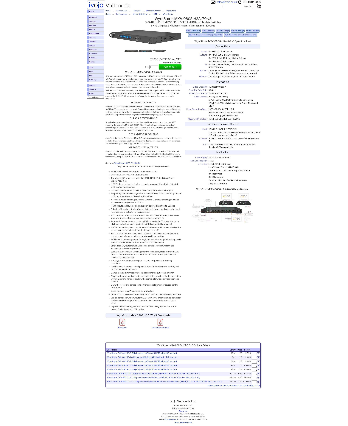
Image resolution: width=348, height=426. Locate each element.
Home (91, 11)
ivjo (96, 5)
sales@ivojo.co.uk (227, 2)
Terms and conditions (183, 422)
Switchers (93, 42)
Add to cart (170, 66)
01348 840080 (252, 2)
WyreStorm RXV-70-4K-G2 (127, 163)
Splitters (92, 46)
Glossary (92, 80)
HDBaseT (93, 58)
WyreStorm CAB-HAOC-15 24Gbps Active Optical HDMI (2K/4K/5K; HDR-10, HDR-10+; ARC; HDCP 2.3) (153, 377)
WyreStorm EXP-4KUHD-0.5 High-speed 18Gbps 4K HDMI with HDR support (142, 353)
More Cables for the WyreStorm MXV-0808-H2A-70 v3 (234, 385)
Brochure (122, 327)
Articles (92, 86)
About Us (183, 411)
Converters (93, 54)
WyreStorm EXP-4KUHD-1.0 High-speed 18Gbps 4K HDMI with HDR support (142, 357)
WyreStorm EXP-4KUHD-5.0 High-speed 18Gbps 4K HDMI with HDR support (142, 369)
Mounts (92, 29)
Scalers (92, 38)
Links (91, 72)
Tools (91, 68)
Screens (92, 21)
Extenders (93, 50)
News (91, 94)
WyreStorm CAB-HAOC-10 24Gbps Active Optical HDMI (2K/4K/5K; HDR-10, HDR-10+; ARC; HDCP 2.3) (153, 373)
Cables (92, 62)
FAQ (90, 76)
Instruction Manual (160, 327)
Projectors (93, 17)
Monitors (92, 25)
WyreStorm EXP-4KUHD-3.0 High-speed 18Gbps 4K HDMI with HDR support (142, 365)
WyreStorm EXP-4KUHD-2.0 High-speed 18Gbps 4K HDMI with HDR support (142, 361)
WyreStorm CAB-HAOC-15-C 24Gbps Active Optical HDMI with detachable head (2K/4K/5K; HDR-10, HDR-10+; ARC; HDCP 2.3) (164, 382)
